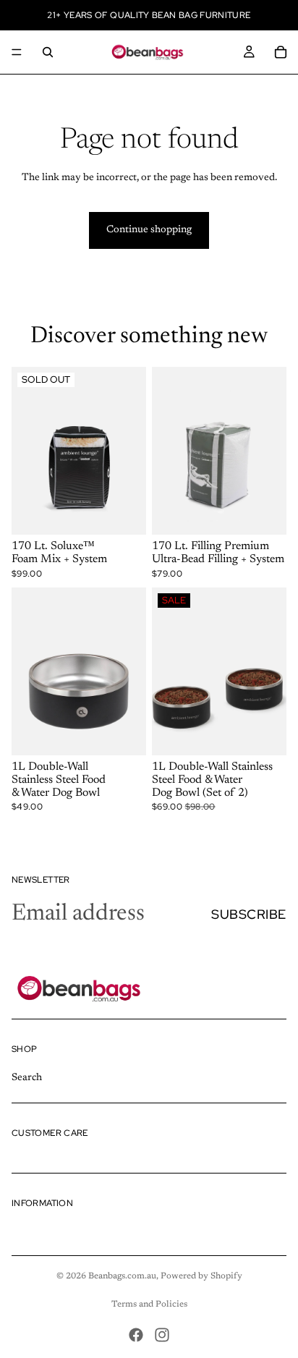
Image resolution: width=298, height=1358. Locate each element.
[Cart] (281, 52)
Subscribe (248, 914)
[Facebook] (136, 1335)
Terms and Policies (149, 1304)
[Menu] (16, 52)
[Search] (48, 52)
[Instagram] (162, 1335)
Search (27, 1077)
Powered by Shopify (201, 1276)
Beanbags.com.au (122, 1276)
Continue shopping (149, 230)
